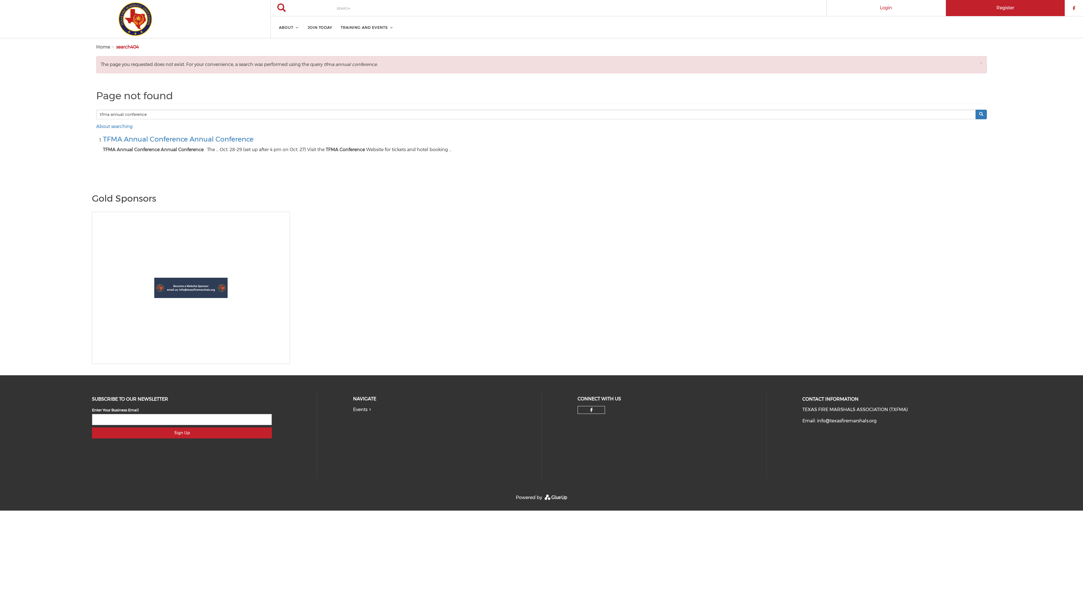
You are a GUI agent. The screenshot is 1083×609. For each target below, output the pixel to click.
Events (360, 409)
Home (103, 47)
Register (1005, 7)
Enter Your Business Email (115, 410)
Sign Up (182, 432)
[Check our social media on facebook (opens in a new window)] (591, 410)
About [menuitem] (286, 27)
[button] (981, 63)
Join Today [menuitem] (320, 27)
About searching (114, 126)
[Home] (135, 19)
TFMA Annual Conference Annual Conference (178, 139)
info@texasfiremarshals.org (847, 420)
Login (886, 7)
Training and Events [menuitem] (364, 27)
